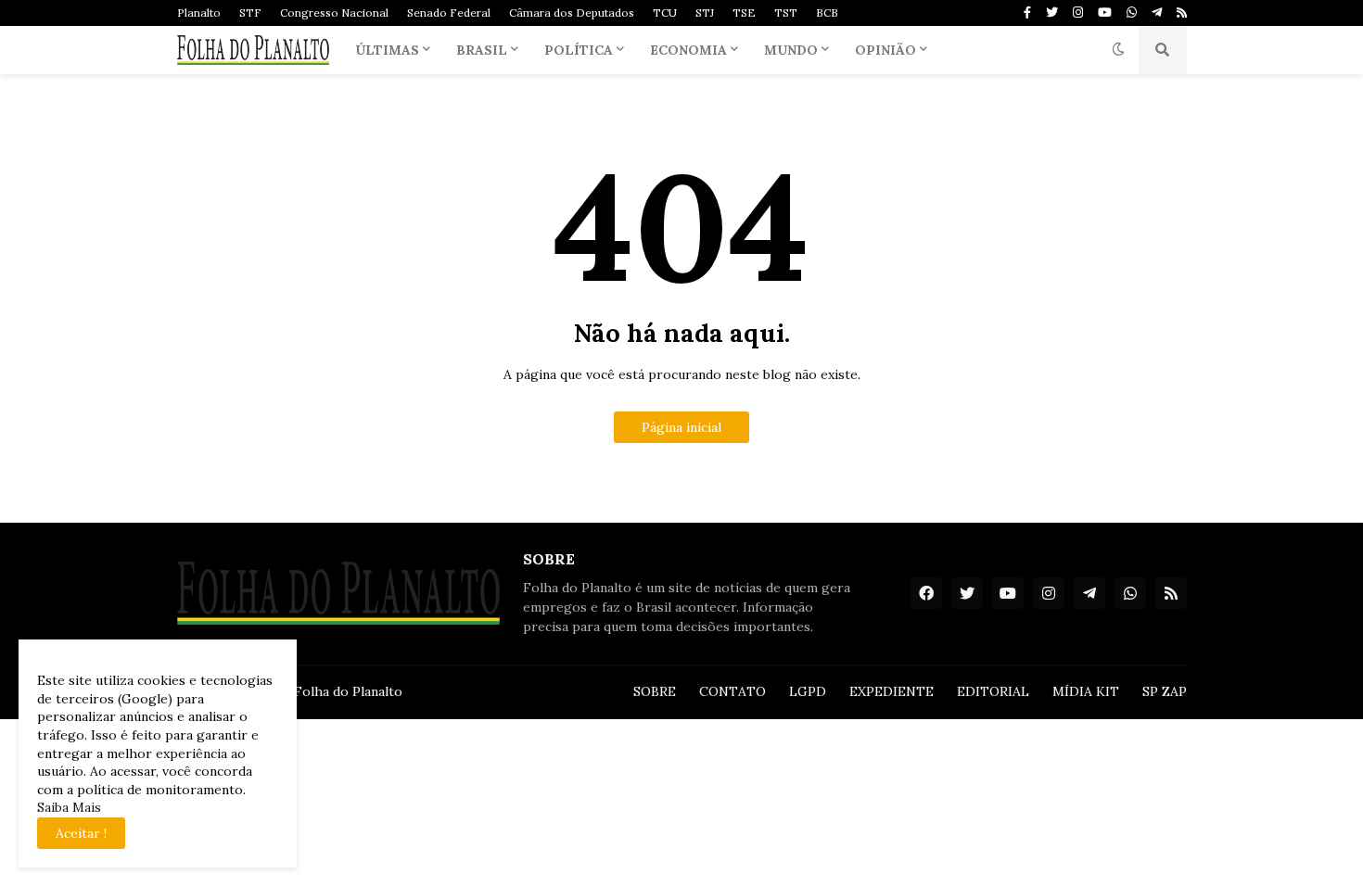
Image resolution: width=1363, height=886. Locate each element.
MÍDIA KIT (1085, 691)
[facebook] (926, 593)
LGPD (807, 691)
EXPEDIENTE (891, 691)
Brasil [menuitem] (481, 50)
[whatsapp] (1132, 13)
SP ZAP (1164, 691)
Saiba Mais (69, 807)
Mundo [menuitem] (791, 50)
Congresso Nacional (334, 12)
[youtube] (1105, 13)
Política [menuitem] (578, 50)
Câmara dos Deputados (571, 12)
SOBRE (654, 691)
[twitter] (1052, 13)
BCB (827, 12)
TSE (744, 12)
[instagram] (1078, 13)
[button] (1118, 50)
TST (785, 12)
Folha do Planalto (348, 691)
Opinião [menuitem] (885, 50)
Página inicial (681, 427)
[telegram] (1157, 13)
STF (250, 12)
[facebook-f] (1027, 13)
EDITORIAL (993, 691)
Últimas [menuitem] (387, 50)
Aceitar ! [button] (81, 833)
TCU (665, 12)
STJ (704, 12)
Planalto (199, 12)
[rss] (1182, 13)
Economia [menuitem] (688, 50)
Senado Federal (448, 12)
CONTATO (732, 691)
